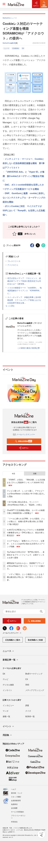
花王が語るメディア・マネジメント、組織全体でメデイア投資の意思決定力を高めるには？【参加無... (24, 281)
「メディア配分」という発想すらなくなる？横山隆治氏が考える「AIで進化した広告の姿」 (25, 577)
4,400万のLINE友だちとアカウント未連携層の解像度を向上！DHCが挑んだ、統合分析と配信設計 (26, 532)
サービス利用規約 (17, 812)
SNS (27, 684)
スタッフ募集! (16, 797)
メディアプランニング (34, 690)
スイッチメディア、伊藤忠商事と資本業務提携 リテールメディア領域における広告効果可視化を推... (24, 300)
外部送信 (14, 821)
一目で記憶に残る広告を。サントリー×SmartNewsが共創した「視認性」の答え (24, 503)
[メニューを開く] (4, 4)
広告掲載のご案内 (12, 639)
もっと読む (10, 305)
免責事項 (14, 804)
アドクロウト (13, 265)
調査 (27, 705)
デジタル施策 (8, 684)
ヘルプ (13, 789)
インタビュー (8, 705)
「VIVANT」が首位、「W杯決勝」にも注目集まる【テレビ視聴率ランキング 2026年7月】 (26, 481)
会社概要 (14, 808)
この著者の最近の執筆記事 (28, 348)
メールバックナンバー (25, 434)
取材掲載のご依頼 (35, 639)
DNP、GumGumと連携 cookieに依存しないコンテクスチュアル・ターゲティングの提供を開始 (24, 197)
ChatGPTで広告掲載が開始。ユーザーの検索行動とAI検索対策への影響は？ (26, 511)
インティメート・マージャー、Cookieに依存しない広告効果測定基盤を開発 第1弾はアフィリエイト (23, 163)
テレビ (5, 679)
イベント (7, 726)
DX (23, 48)
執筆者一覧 (30, 716)
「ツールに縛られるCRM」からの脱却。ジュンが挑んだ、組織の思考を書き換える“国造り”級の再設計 (26, 521)
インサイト (7, 690)
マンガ (5, 710)
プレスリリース (13, 261)
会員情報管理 (16, 800)
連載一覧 (6, 716)
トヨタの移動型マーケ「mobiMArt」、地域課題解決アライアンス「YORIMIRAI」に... (24, 290)
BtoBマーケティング (33, 673)
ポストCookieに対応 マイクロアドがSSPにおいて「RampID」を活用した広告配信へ (24, 210)
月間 (34, 473)
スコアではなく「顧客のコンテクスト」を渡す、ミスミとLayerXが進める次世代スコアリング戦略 (26, 543)
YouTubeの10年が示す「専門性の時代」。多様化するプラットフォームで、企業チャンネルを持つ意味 (26, 555)
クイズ (28, 710)
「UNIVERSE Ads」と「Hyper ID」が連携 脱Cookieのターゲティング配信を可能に (23, 176)
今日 (13, 473)
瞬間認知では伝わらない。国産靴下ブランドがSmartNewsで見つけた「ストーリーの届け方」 (26, 566)
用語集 (6, 734)
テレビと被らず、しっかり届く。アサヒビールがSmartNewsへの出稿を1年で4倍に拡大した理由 (26, 493)
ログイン (25, 448)
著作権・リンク (16, 793)
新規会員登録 (24, 441)
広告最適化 (15, 48)
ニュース (6, 48)
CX (26, 679)
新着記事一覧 (9, 659)
